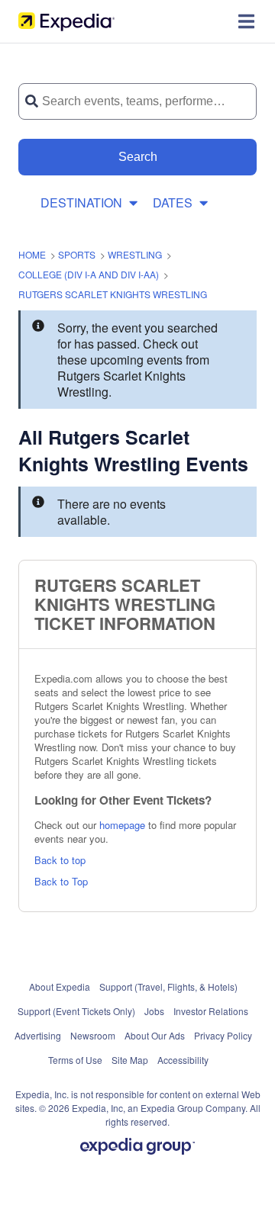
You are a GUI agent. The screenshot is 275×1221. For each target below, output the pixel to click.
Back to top (60, 860)
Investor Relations (210, 1010)
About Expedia (59, 986)
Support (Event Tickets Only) (76, 1010)
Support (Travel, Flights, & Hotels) (168, 986)
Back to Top (61, 881)
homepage (122, 825)
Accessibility (183, 1059)
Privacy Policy (223, 1035)
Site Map (130, 1059)
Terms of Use (75, 1059)
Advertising (38, 1035)
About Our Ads (155, 1035)
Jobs (154, 1010)
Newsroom (92, 1035)
